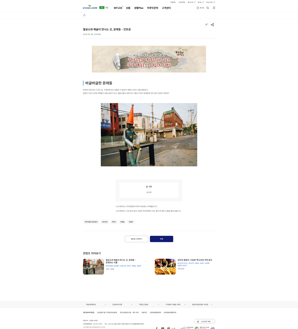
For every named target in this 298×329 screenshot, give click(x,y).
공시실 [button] (199, 2)
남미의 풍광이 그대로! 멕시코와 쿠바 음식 (195, 260)
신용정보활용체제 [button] (155, 312)
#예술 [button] (122, 222)
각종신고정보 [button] (143, 305)
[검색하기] (207, 8)
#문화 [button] (131, 222)
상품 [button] (128, 7)
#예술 (134, 266)
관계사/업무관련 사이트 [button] (200, 305)
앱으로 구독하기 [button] (136, 239)
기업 (106, 7)
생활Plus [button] (138, 7)
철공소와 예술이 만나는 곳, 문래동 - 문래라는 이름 (121, 261)
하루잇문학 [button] (152, 7)
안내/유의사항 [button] (117, 305)
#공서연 (123, 266)
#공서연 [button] (104, 222)
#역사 (129, 266)
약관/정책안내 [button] (91, 305)
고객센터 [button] (166, 7)
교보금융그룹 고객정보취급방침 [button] (107, 312)
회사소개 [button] (190, 2)
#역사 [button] (114, 222)
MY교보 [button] (118, 7)
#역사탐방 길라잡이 (112, 266)
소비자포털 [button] (181, 2)
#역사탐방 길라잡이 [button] (91, 222)
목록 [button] (161, 239)
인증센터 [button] (173, 2)
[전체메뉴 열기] (214, 8)
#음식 (197, 263)
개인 (102, 7)
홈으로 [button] (84, 15)
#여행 (207, 263)
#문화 (139, 266)
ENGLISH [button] (209, 2)
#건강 (185, 266)
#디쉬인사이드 (183, 263)
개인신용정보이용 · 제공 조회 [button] (129, 312)
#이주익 (191, 263)
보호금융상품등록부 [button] (170, 312)
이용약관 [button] (144, 312)
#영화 (180, 266)
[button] (90, 7)
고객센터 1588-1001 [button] (173, 305)
